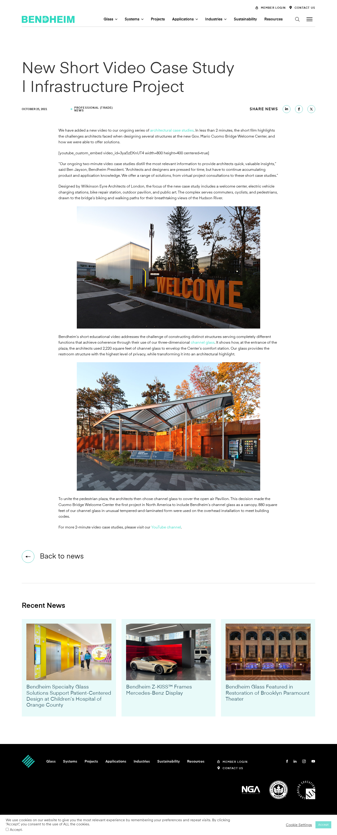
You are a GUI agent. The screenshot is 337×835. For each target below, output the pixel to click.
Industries (213, 19)
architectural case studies (172, 130)
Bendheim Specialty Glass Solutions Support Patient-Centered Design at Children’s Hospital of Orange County (68, 696)
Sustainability (245, 19)
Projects (158, 19)
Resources (273, 19)
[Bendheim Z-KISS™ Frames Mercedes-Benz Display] (168, 652)
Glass (108, 19)
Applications (183, 19)
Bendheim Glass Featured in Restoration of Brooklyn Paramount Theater (267, 693)
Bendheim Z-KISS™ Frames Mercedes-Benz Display (159, 690)
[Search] (297, 19)
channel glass (203, 342)
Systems (132, 19)
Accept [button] (323, 824)
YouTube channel (166, 527)
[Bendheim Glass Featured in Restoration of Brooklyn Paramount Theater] (268, 652)
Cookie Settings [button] (299, 825)
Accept (16, 830)
